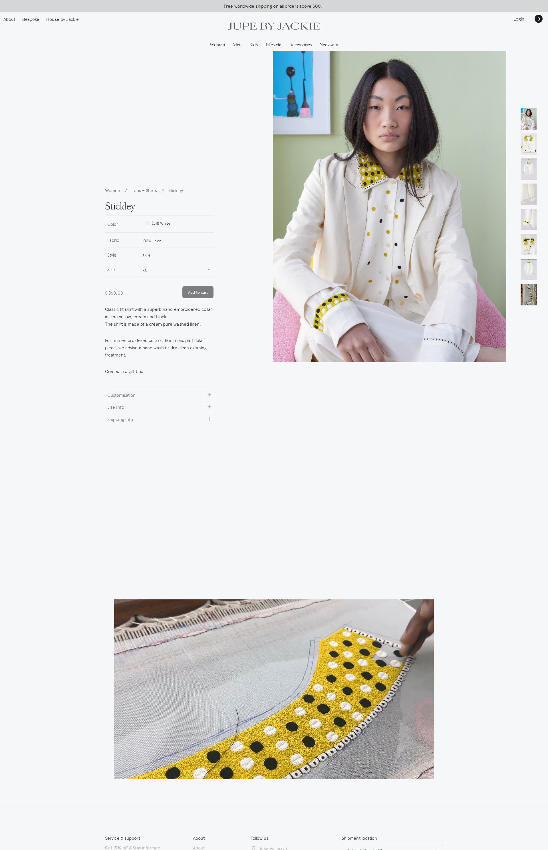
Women (217, 44)
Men (237, 44)
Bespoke (31, 19)
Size (111, 269)
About (9, 19)
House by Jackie (62, 19)
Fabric (113, 240)
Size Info (115, 407)
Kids (253, 44)
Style (112, 254)
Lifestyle (273, 44)
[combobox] (175, 240)
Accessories (300, 44)
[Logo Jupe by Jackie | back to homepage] (274, 25)
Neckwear (329, 44)
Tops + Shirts (144, 190)
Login (518, 18)
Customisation (121, 395)
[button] (528, 119)
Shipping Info (120, 419)
